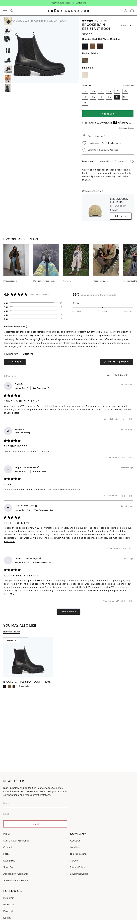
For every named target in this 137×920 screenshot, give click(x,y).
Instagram (8, 898)
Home (7, 21)
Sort (109, 375)
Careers (74, 860)
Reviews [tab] (11, 354)
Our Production (78, 854)
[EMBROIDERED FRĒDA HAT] (95, 207)
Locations (75, 847)
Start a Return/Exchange (16, 840)
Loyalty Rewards (79, 873)
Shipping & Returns (126, 128)
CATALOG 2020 (20, 21)
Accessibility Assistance (16, 873)
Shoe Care (9, 867)
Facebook (8, 904)
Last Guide (9, 860)
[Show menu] (5, 11)
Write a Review (120, 362)
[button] (108, 21)
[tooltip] (25, 326)
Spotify (7, 917)
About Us (75, 840)
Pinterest (8, 911)
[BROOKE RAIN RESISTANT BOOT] (28, 657)
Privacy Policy (77, 867)
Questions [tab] (28, 354)
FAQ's (6, 854)
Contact (7, 847)
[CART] (131, 11)
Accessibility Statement (15, 880)
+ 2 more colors (24, 686)
